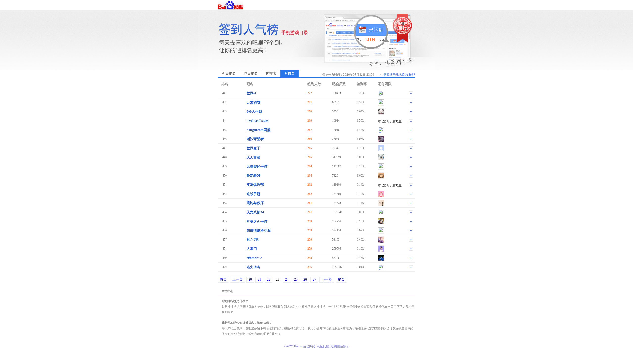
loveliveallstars (257, 121)
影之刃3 (253, 240)
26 (305, 279)
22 (268, 279)
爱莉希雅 (253, 176)
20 (250, 279)
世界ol (251, 93)
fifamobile (254, 258)
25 (296, 279)
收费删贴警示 (340, 346)
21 (259, 279)
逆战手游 (253, 194)
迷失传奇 (253, 267)
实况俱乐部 (255, 185)
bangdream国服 (259, 130)
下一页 (327, 279)
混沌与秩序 (255, 203)
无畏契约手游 (257, 166)
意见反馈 (323, 346)
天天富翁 (253, 157)
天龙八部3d (255, 212)
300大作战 (254, 111)
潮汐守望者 (255, 139)
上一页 (237, 279)
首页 (223, 279)
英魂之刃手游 (257, 221)
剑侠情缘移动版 (259, 230)
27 (314, 279)
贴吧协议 (309, 346)
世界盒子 (253, 148)
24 (287, 279)
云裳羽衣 (253, 102)
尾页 (341, 279)
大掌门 (252, 249)
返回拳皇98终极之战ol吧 (399, 74)
